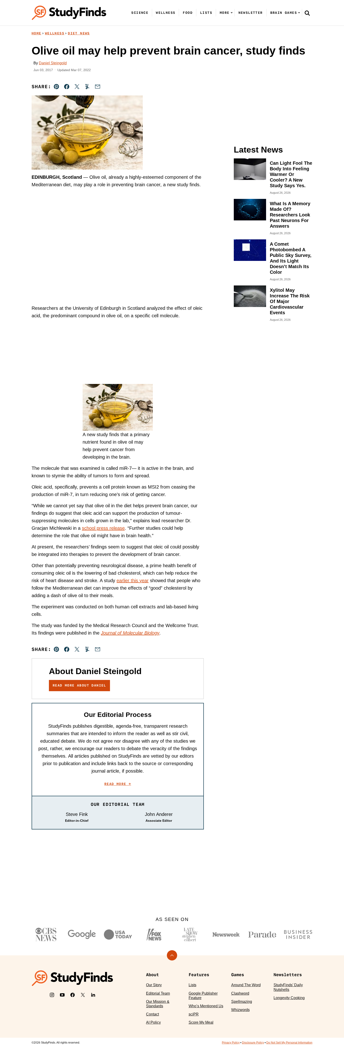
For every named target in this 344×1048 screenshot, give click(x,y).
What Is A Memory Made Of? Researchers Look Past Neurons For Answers (290, 215)
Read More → (117, 784)
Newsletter (250, 13)
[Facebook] (72, 995)
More (225, 13)
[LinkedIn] (93, 995)
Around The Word (246, 985)
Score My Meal (201, 1022)
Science (139, 13)
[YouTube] (62, 995)
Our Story (154, 985)
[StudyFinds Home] (69, 13)
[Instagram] (52, 995)
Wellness (165, 13)
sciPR (194, 1014)
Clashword (240, 993)
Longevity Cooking (289, 998)
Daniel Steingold (53, 63)
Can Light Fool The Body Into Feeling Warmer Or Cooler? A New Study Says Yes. (291, 174)
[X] (83, 995)
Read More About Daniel (79, 685)
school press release (103, 528)
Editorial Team (158, 993)
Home (36, 33)
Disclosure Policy (253, 1042)
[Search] (307, 13)
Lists (206, 13)
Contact (152, 1014)
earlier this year (133, 580)
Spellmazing (241, 1002)
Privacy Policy (231, 1042)
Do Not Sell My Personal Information (289, 1042)
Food (188, 13)
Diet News (79, 33)
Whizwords (240, 1010)
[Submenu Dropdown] (231, 12)
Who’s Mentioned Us (206, 1006)
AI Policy (153, 1022)
